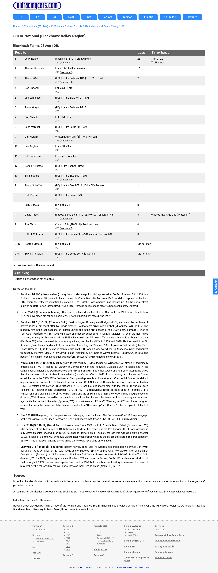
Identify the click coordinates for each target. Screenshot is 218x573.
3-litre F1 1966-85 (42, 529)
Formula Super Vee (134, 541)
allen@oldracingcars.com (132, 491)
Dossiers (162, 529)
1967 (68, 529)
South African (133, 535)
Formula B (129, 546)
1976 (111, 541)
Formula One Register (79, 505)
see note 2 (66, 72)
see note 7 (66, 228)
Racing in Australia (164, 546)
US (98, 529)
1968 (68, 532)
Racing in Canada (164, 552)
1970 (68, 538)
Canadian (101, 538)
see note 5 (66, 179)
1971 (68, 541)
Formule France (132, 552)
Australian (101, 544)
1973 (68, 547)
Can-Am (36, 553)
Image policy (143, 567)
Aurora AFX (99, 555)
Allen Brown (85, 567)
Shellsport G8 (100, 549)
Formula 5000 (100, 526)
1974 (68, 550)
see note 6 (66, 218)
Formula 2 (68, 526)
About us (133, 567)
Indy (34, 547)
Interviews (40, 541)
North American (134, 529)
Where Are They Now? (45, 539)
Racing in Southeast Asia (167, 540)
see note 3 (66, 82)
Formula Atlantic (132, 526)
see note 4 (66, 140)
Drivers (36, 535)
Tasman (36, 558)
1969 (68, 535)
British (99, 532)
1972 (68, 544)
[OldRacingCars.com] (37, 8)
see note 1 (66, 62)
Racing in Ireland (163, 557)
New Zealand (102, 541)
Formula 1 (37, 526)
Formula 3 (68, 555)
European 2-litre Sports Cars (169, 535)
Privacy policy (122, 567)
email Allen (110, 491)
